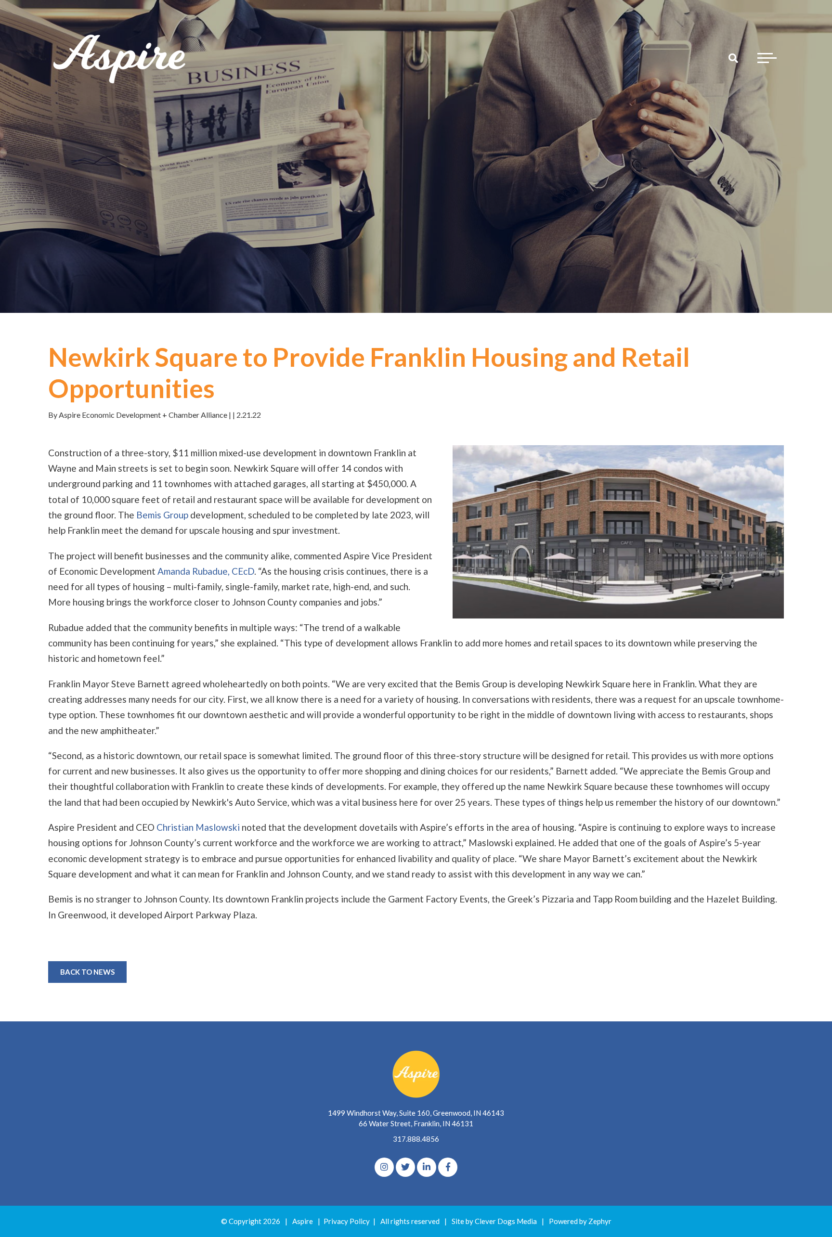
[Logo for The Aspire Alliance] (120, 57)
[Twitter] (405, 1167)
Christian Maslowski (198, 827)
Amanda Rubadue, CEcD (205, 571)
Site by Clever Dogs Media (494, 1221)
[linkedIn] (426, 1167)
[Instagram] (384, 1167)
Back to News (87, 971)
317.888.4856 (416, 1138)
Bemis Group (162, 514)
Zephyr (599, 1221)
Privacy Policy (347, 1221)
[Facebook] (447, 1167)
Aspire (302, 1221)
